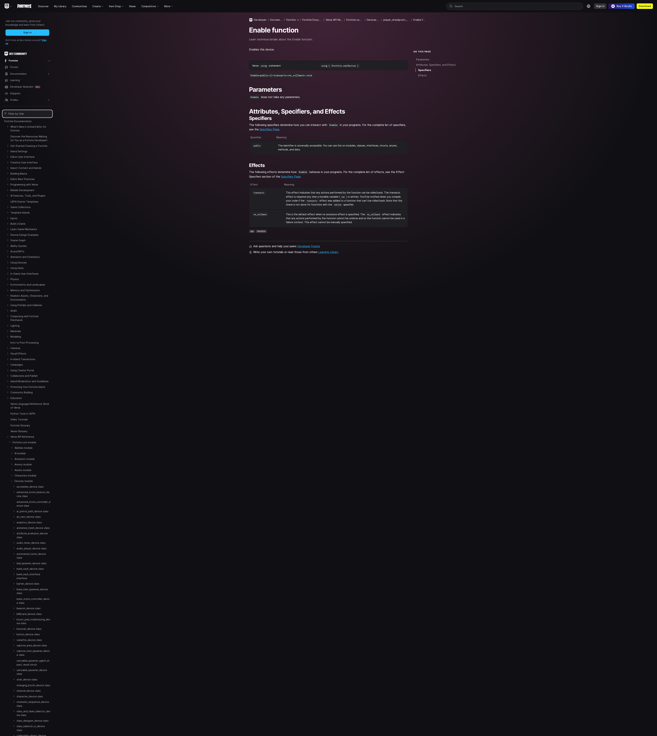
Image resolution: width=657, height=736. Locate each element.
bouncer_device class (29, 628)
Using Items (17, 268)
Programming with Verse (24, 184)
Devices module (24, 481)
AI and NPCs (17, 251)
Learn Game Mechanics (23, 229)
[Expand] (7, 126)
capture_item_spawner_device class (33, 653)
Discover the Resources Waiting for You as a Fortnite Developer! (28, 138)
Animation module (25, 458)
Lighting (15, 325)
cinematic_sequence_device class (33, 704)
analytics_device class (29, 522)
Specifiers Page (269, 129)
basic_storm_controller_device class (33, 601)
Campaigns (16, 364)
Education (16, 398)
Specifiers (424, 70)
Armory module (23, 464)
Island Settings (18, 151)
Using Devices (18, 262)
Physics (14, 279)
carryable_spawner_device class (32, 672)
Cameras (15, 348)
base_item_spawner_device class (32, 591)
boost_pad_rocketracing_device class (33, 621)
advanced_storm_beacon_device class (33, 494)
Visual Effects (18, 353)
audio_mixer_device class (31, 542)
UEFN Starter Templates (24, 201)
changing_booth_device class (33, 685)
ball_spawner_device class (32, 563)
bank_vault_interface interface (28, 576)
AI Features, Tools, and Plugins (27, 195)
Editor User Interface (22, 157)
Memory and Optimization (25, 290)
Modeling (15, 336)
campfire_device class (29, 639)
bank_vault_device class (30, 568)
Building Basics (18, 173)
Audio (13, 310)
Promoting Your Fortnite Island (27, 386)
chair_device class (27, 679)
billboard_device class (29, 613)
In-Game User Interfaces (24, 273)
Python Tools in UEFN (22, 413)
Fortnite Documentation (18, 121)
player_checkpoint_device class (396, 19)
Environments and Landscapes (27, 284)
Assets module (23, 470)
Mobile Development (22, 190)
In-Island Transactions (22, 359)
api (252, 231)
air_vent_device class (29, 516)
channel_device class (29, 690)
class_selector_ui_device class (31, 728)
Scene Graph (17, 240)
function (261, 231)
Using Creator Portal (22, 370)
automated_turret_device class (31, 555)
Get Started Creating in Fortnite (28, 145)
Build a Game (17, 223)
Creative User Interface (24, 162)
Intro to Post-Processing (24, 342)
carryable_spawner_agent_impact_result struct (33, 662)
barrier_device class (28, 583)
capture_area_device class (32, 645)
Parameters (422, 59)
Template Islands (20, 212)
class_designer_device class (33, 720)
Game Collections (20, 207)
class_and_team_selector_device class (33, 713)
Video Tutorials (19, 419)
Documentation (276, 19)
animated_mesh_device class (33, 527)
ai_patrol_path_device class (32, 511)
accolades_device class (30, 486)
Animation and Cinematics (25, 257)
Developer (260, 19)
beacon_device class (29, 608)
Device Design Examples (24, 234)
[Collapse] (7, 436)
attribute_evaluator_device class (32, 535)
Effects (422, 75)
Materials (15, 331)
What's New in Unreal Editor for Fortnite (28, 128)
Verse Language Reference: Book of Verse (29, 405)
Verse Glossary (19, 431)
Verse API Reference (22, 436)
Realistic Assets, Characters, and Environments (29, 297)
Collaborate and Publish (24, 375)
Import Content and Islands (25, 168)
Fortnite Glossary (20, 425)
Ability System (18, 245)
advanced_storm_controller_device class (33, 503)
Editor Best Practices (22, 179)
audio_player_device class (32, 548)
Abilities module (24, 448)
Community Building (21, 392)
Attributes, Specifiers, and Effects (436, 64)
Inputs (13, 218)
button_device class (28, 634)
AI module (20, 453)
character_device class (30, 696)
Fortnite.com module (24, 442)
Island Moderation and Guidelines (29, 381)
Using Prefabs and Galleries (26, 305)
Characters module (25, 475)
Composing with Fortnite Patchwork (24, 318)
